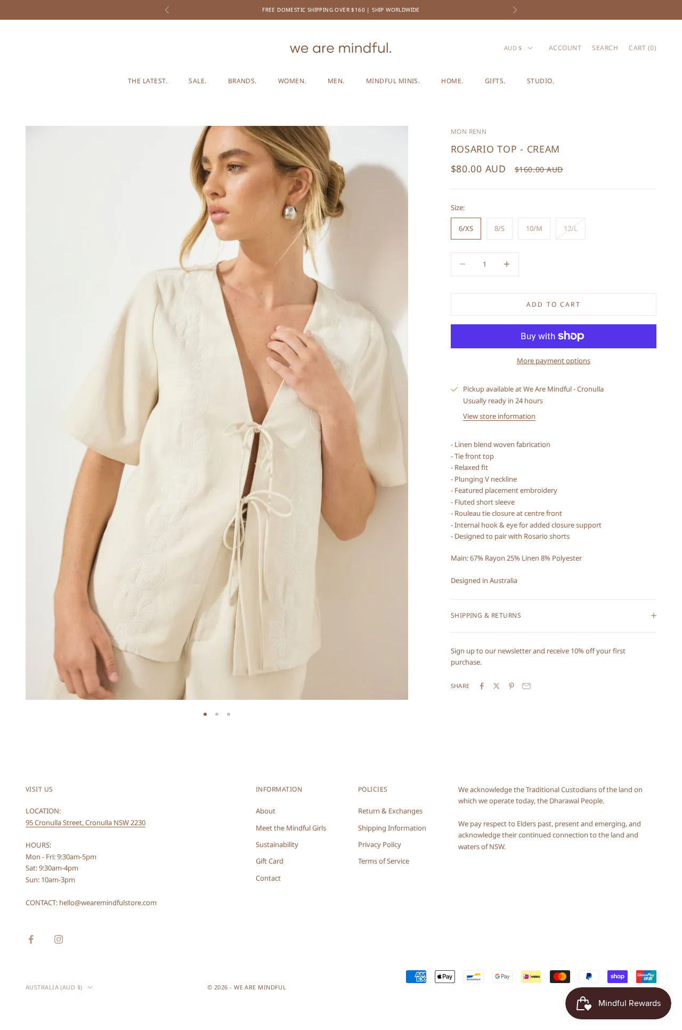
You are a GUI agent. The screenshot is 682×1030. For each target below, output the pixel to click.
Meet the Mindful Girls (291, 828)
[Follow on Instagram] (58, 939)
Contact (268, 878)
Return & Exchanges (390, 811)
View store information (499, 416)
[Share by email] (526, 686)
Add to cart (553, 304)
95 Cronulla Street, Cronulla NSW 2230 (85, 822)
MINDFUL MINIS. (393, 80)
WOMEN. (292, 80)
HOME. (452, 80)
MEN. (336, 80)
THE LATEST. (147, 80)
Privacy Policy (379, 844)
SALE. (197, 80)
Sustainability (277, 844)
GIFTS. (495, 80)
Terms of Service (383, 861)
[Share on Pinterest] (511, 686)
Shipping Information (392, 828)
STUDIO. (540, 80)
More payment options (553, 360)
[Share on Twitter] (496, 686)
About (265, 811)
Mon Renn (469, 131)
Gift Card (269, 861)
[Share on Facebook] (481, 686)
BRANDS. (242, 80)
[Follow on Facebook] (31, 939)
